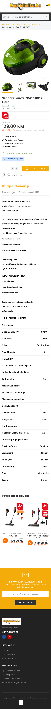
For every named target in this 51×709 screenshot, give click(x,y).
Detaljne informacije (16, 186)
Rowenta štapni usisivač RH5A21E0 (13, 535)
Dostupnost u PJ (29, 192)
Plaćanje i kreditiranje (11, 678)
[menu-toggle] (3, 6)
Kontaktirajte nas (9, 658)
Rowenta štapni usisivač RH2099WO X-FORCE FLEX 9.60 (38, 536)
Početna (5, 24)
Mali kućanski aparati (21, 24)
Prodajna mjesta (9, 654)
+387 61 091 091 (10, 632)
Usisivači (36, 24)
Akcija (20, 512)
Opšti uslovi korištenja (11, 670)
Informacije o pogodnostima (14, 682)
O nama (5, 650)
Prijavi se (24, 602)
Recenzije (8, 192)
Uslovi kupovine (8, 674)
